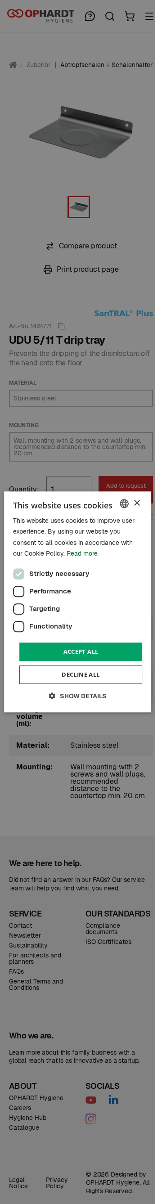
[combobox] (124, 503)
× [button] (136, 503)
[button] (78, 696)
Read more (82, 553)
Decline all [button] (80, 675)
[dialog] (78, 601)
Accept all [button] (81, 651)
